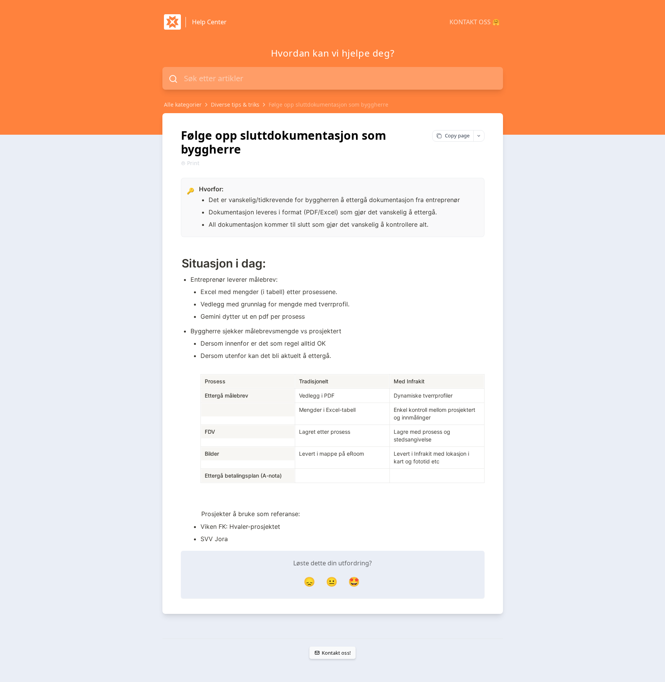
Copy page (457, 135)
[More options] (478, 135)
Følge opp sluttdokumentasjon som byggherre (328, 104)
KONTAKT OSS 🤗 (474, 22)
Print (193, 163)
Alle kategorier (183, 104)
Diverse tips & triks (235, 104)
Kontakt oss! (336, 652)
